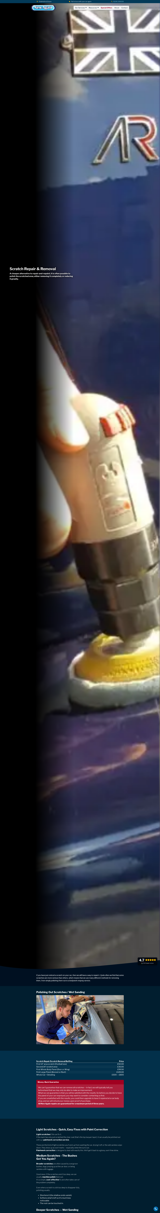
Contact (124, 8)
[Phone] (156, 1209)
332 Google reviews (148, 963)
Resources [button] (93, 8)
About (116, 8)
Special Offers (106, 8)
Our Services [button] (80, 8)
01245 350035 (118, 1)
